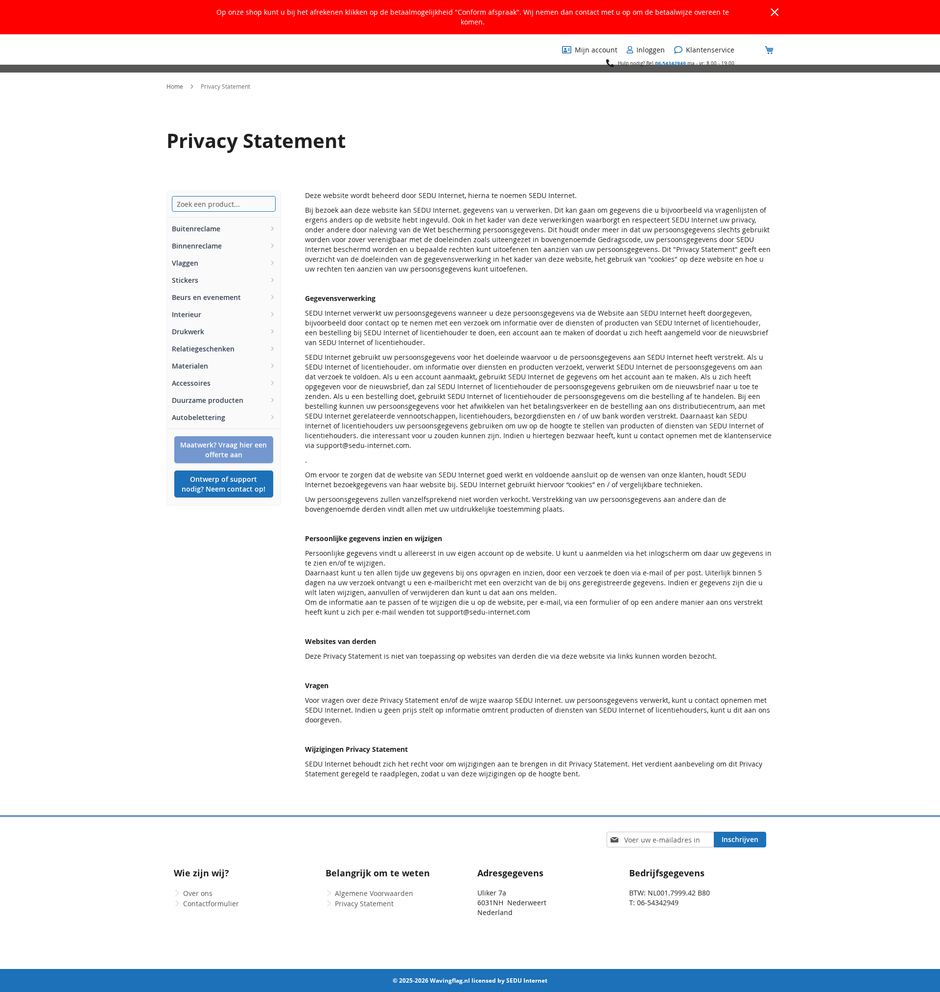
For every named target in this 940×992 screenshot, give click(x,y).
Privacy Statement (364, 903)
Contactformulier (211, 903)
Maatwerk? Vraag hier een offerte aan (223, 449)
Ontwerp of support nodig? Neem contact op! (223, 484)
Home (175, 86)
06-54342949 (670, 63)
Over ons (197, 893)
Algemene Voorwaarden (374, 893)
